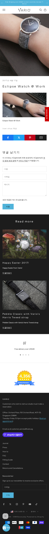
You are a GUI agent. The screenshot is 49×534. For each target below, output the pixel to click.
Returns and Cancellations (13, 468)
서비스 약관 (23, 161)
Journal (5, 443)
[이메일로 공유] (41, 137)
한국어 (33, 511)
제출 (8, 207)
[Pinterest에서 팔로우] (23, 504)
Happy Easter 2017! (16, 262)
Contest (6, 464)
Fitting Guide (8, 460)
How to (5, 451)
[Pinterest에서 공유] (30, 137)
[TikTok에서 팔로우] (36, 504)
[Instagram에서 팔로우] (17, 504)
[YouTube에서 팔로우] (30, 504)
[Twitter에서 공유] (19, 137)
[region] (24, 346)
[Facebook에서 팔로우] (4, 504)
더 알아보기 (7, 273)
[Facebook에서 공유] (8, 137)
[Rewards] (6, 528)
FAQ (4, 456)
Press (5, 447)
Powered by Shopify (35, 517)
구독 (8, 495)
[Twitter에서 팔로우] (10, 504)
